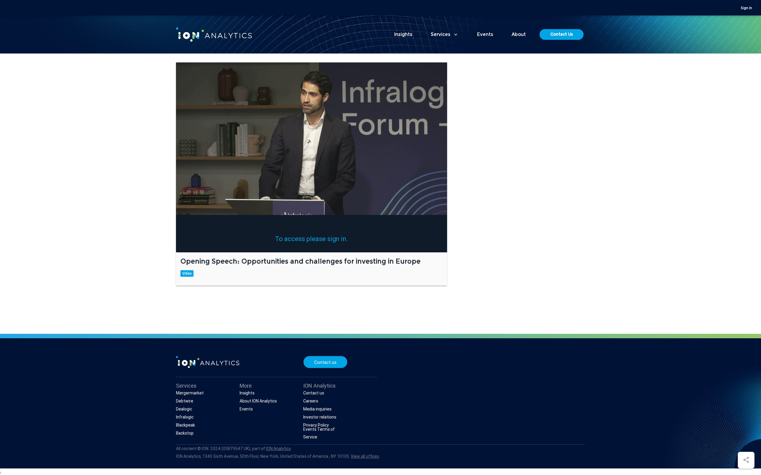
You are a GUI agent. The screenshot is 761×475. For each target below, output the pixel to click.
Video (187, 273)
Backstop (185, 433)
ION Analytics (278, 448)
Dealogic (184, 409)
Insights (403, 34)
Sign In (746, 8)
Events (485, 34)
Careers (310, 401)
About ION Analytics (258, 401)
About (519, 34)
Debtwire (184, 401)
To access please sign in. (311, 239)
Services (445, 34)
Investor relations (319, 417)
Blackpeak (185, 425)
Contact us (325, 362)
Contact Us (561, 35)
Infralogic (185, 417)
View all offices (365, 456)
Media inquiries (317, 409)
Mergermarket (190, 393)
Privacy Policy (316, 425)
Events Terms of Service (319, 433)
